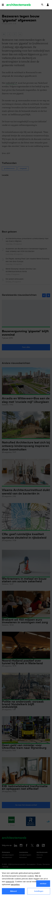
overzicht (10, 881)
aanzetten (15, 884)
